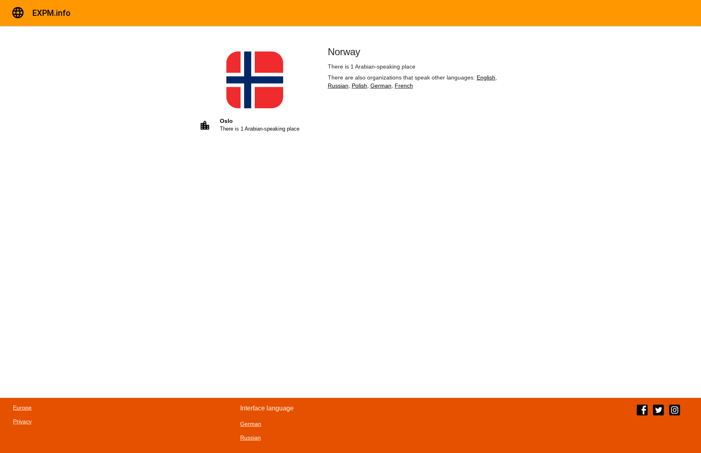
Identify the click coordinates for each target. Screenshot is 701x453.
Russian (338, 85)
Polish (359, 85)
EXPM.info (51, 13)
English (486, 77)
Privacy (22, 421)
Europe (22, 407)
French (404, 85)
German (380, 85)
